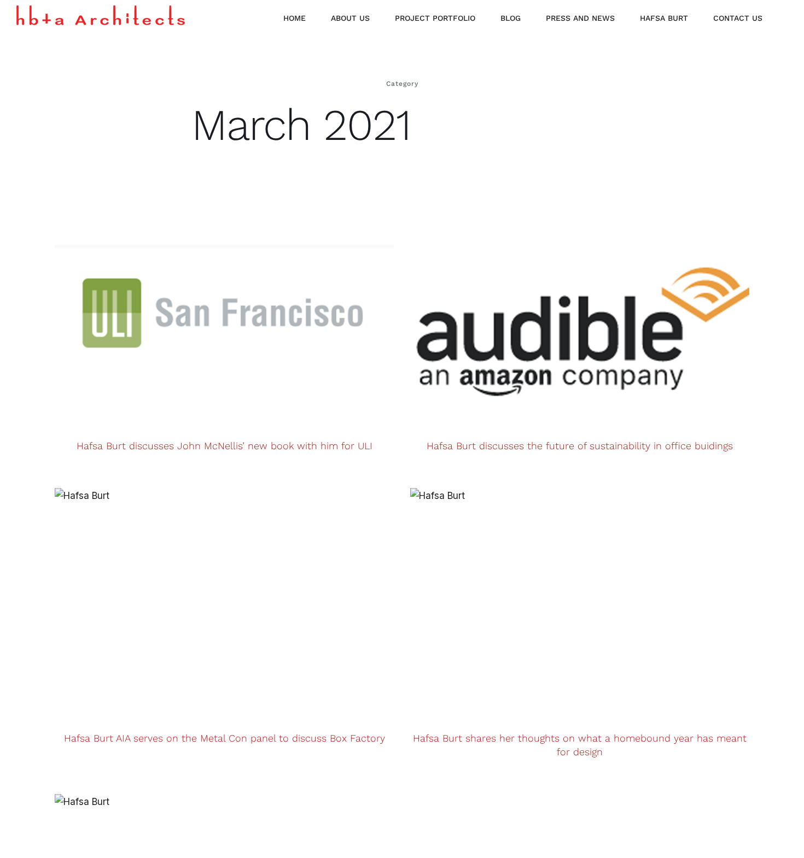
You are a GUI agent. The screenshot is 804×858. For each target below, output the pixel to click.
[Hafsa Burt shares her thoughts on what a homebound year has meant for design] (579, 601)
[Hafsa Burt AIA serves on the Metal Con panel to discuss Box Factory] (224, 601)
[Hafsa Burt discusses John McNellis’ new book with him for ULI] (224, 309)
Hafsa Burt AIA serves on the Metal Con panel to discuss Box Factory (224, 738)
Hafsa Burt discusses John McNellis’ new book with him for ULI (224, 445)
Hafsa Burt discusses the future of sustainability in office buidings (580, 445)
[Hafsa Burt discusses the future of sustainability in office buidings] (579, 309)
